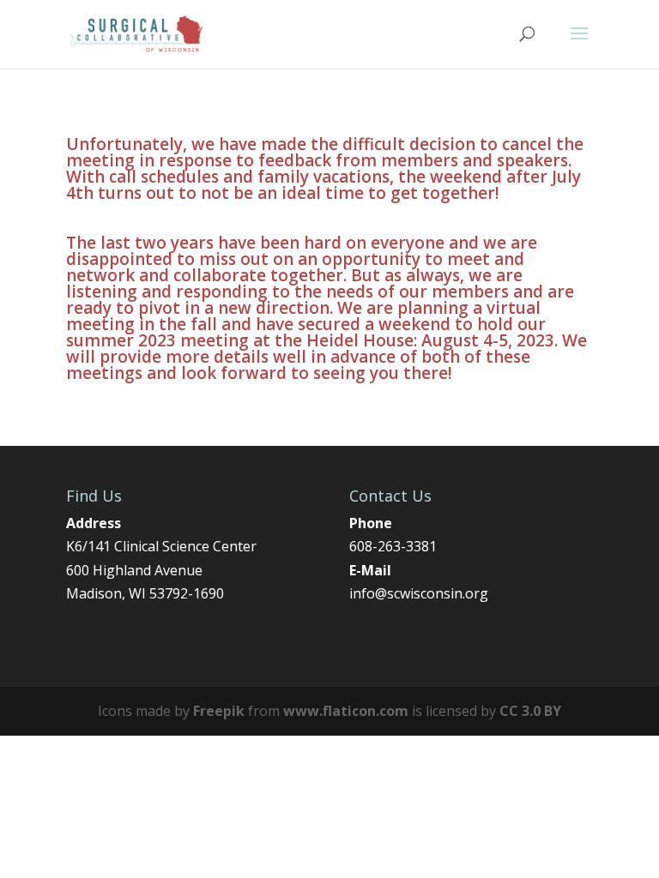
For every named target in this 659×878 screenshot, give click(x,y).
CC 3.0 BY (530, 710)
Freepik (219, 710)
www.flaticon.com (345, 710)
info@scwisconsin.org (418, 593)
